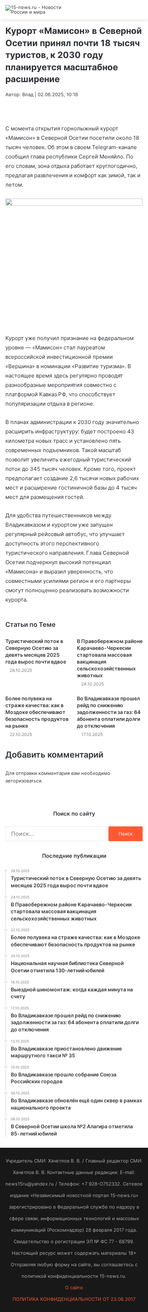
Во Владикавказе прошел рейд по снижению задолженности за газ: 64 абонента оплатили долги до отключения (108, 712)
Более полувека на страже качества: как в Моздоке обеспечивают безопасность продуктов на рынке (37, 712)
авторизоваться (23, 781)
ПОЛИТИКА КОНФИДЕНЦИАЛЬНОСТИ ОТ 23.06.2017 (74, 1299)
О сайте (74, 1287)
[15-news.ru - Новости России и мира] (34, 9)
